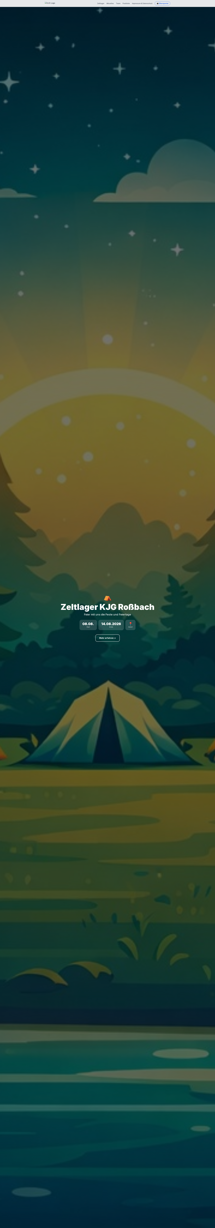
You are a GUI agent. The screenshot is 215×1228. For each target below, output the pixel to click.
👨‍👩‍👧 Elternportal (162, 3)
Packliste (126, 3)
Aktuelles (110, 3)
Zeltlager (100, 3)
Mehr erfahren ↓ (107, 638)
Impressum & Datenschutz (142, 3)
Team (118, 3)
